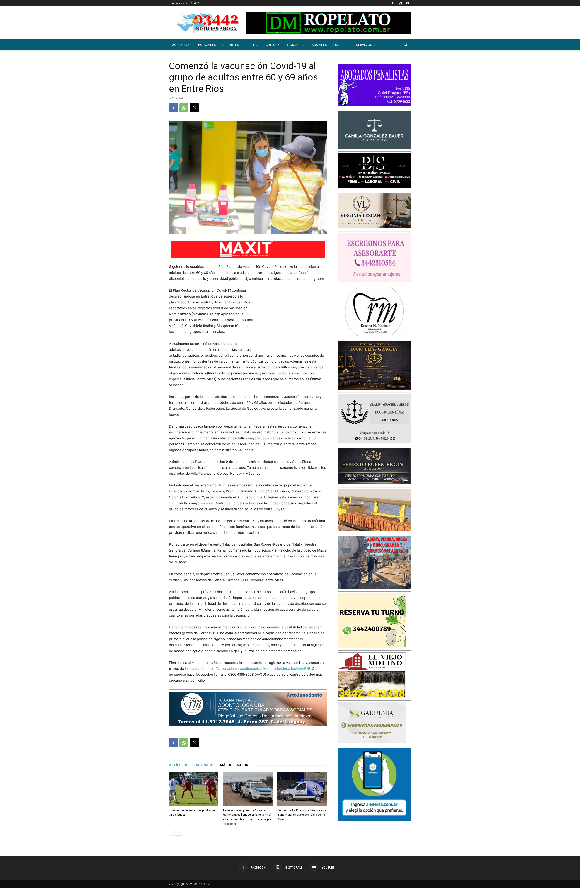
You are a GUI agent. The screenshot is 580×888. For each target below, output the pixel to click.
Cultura (272, 44)
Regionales (295, 44)
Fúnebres (341, 44)
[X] (194, 107)
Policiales (207, 44)
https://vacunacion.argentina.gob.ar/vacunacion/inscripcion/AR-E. (258, 668)
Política (252, 44)
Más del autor (234, 765)
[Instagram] (400, 3)
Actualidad (182, 44)
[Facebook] (392, 3)
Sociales (319, 44)
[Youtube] (407, 3)
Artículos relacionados (192, 765)
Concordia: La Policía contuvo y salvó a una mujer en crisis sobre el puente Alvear (301, 814)
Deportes (230, 44)
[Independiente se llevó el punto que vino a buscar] (193, 789)
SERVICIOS (364, 44)
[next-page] (179, 833)
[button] (405, 45)
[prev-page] (172, 833)
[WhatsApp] (183, 107)
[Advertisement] (293, 317)
